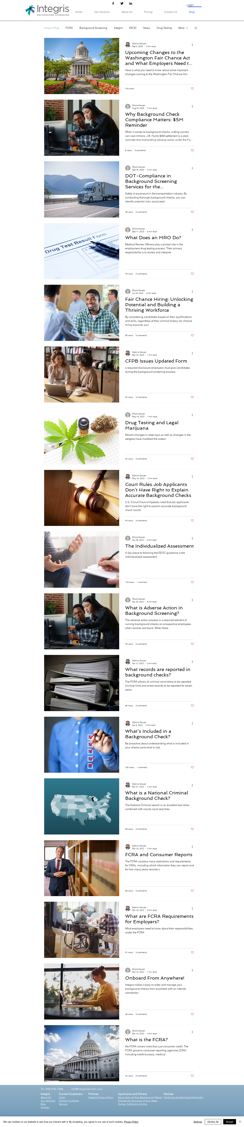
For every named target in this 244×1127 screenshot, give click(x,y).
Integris (118, 27)
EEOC (133, 27)
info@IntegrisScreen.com (86, 1089)
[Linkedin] (131, 3)
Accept (229, 1121)
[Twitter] (122, 3)
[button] (195, 28)
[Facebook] (113, 3)
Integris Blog (51, 27)
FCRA (69, 27)
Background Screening (93, 27)
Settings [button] (198, 1121)
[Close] (240, 1121)
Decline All (212, 1121)
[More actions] (193, 45)
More (181, 27)
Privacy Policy (131, 1121)
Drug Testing (164, 27)
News (146, 27)
